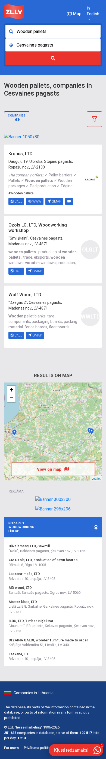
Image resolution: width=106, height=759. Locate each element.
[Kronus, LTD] (90, 179)
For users (11, 748)
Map (77, 13)
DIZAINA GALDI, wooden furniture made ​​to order (48, 640)
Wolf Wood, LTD (24, 294)
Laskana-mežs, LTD (24, 574)
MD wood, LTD (20, 588)
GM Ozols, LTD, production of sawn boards (43, 560)
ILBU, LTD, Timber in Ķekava (31, 621)
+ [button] (11, 389)
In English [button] (93, 11)
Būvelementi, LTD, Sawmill (29, 546)
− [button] (11, 397)
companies (17, 117)
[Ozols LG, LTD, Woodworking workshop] (91, 431)
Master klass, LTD (23, 602)
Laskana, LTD (19, 654)
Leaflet (96, 478)
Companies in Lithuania (34, 693)
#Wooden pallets (21, 193)
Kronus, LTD (20, 153)
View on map (50, 469)
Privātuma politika (38, 748)
